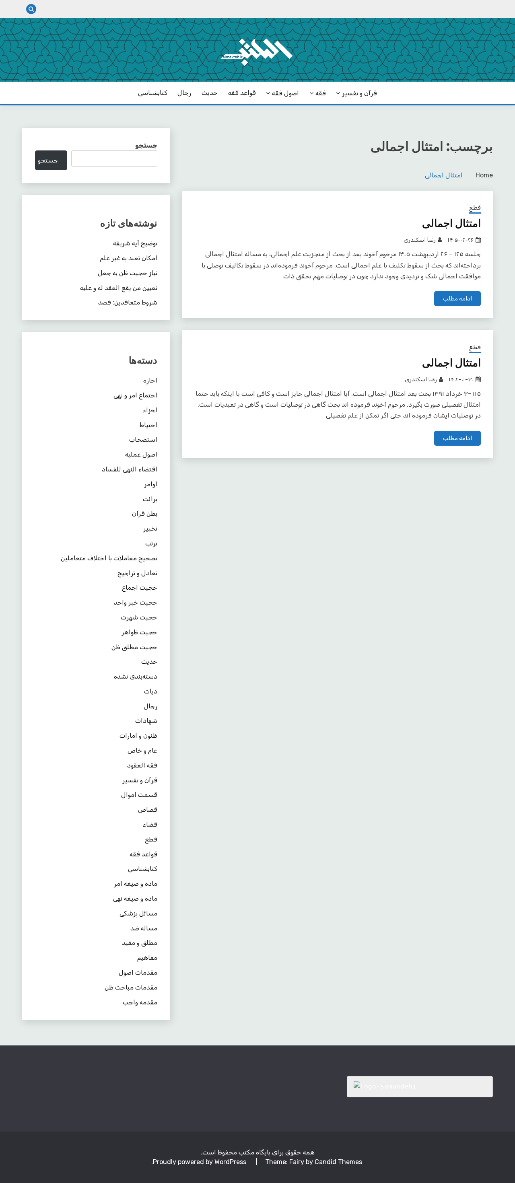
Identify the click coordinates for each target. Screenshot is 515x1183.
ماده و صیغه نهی (135, 898)
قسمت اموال (139, 794)
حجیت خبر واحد (135, 602)
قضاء (150, 824)
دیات (150, 691)
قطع (475, 207)
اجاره (150, 380)
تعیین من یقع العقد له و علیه (118, 288)
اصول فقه (285, 93)
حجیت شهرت (139, 617)
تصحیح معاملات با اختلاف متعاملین (109, 558)
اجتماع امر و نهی (135, 395)
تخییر (150, 528)
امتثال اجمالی (451, 223)
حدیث (210, 93)
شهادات (146, 720)
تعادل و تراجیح (137, 573)
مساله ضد (143, 928)
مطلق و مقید (139, 942)
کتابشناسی (152, 93)
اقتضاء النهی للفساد (129, 469)
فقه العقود (142, 765)
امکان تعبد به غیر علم (128, 258)
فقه (320, 93)
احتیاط (148, 425)
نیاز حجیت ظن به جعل (127, 273)
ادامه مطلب (457, 298)
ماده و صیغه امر (135, 883)
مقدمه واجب (140, 1002)
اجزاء (150, 410)
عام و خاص (142, 750)
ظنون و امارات (138, 735)
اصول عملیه (141, 454)
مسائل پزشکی (138, 913)
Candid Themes (338, 1162)
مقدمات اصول (138, 972)
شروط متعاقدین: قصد (127, 302)
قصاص (147, 809)
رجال (184, 93)
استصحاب (143, 439)
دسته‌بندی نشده (135, 676)
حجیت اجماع (139, 587)
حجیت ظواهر (139, 632)
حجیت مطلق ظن (134, 647)
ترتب (151, 543)
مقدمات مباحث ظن (131, 987)
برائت (150, 499)
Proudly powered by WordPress (200, 1162)
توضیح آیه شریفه (135, 243)
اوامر (150, 484)
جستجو (146, 145)
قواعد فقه (242, 93)
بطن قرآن (144, 513)
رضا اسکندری (420, 240)
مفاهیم (147, 957)
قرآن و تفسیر (359, 93)
